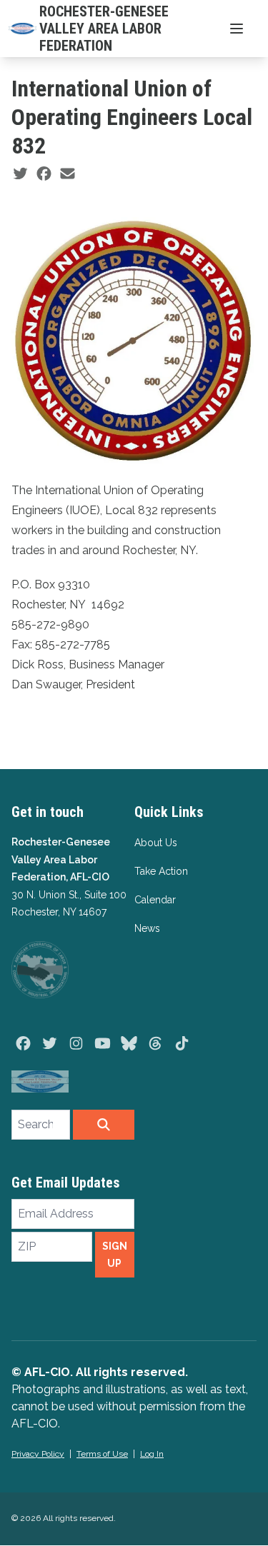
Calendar (155, 899)
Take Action (161, 871)
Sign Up (114, 1254)
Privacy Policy (37, 1454)
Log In (152, 1454)
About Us (155, 842)
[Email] (67, 174)
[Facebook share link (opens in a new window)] (44, 174)
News (147, 928)
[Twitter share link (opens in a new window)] (20, 174)
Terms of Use (102, 1454)
